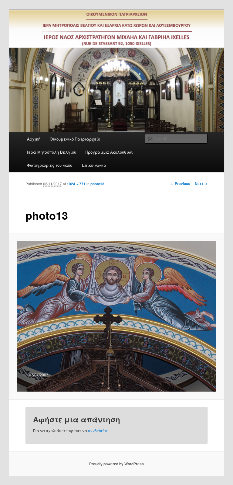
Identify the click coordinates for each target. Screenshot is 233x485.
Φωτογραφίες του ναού (49, 165)
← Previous (180, 183)
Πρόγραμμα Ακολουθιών (109, 152)
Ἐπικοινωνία (94, 165)
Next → (201, 183)
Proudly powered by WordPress (116, 463)
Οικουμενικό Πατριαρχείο (75, 139)
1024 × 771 (76, 184)
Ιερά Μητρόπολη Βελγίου (51, 152)
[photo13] (117, 316)
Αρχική (33, 139)
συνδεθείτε (98, 430)
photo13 (97, 184)
